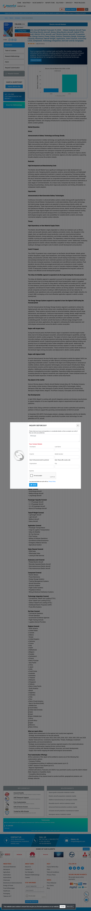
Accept (63, 906)
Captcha (31, 471)
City (56, 463)
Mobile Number (59, 454)
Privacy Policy (52, 481)
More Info (70, 906)
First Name (33, 446)
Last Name (58, 446)
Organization (33, 463)
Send (34, 485)
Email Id (32, 454)
